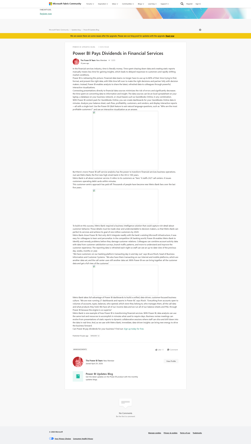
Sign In (198, 4)
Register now (46, 13)
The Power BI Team (88, 60)
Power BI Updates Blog (91, 30)
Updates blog (76, 30)
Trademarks (197, 433)
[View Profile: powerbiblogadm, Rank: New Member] (76, 61)
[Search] (182, 3)
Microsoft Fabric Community (59, 30)
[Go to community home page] (65, 3)
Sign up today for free (134, 328)
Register (189, 4)
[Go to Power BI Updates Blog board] (78, 376)
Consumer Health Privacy (83, 438)
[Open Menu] (200, 30)
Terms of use (185, 433)
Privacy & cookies (170, 433)
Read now (170, 36)
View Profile (171, 361)
